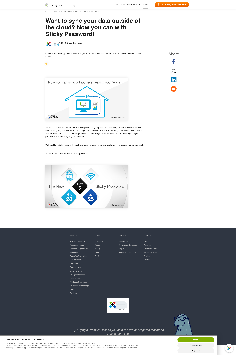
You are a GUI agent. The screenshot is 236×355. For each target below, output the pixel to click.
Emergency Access (77, 275)
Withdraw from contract (128, 252)
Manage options (196, 345)
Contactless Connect (78, 260)
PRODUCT (74, 235)
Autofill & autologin (77, 241)
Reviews (73, 293)
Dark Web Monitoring (78, 256)
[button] (118, 305)
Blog (145, 241)
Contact (147, 260)
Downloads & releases (128, 245)
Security (73, 289)
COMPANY (148, 235)
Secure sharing (76, 271)
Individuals (99, 241)
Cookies (147, 256)
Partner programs (150, 249)
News (145, 5)
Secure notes (75, 267)
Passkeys (74, 252)
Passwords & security (130, 5)
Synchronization (76, 278)
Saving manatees (151, 252)
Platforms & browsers (78, 282)
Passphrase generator (79, 249)
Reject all (196, 351)
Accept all (196, 340)
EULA (97, 256)
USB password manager (79, 286)
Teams (97, 245)
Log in (121, 249)
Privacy (97, 249)
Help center (123, 241)
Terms (97, 252)
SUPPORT (123, 235)
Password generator (78, 245)
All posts (114, 5)
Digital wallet (75, 264)
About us (147, 245)
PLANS (97, 235)
